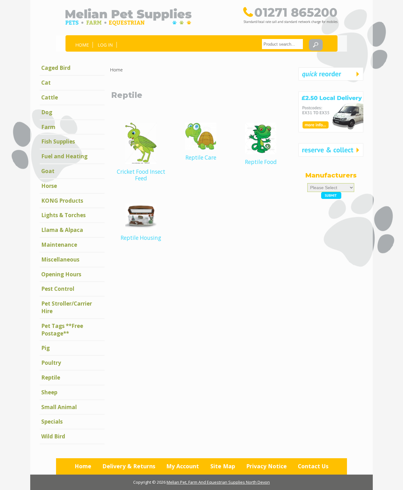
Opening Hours (61, 274)
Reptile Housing (141, 237)
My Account (182, 466)
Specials (52, 421)
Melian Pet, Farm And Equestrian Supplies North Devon (218, 482)
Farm (48, 127)
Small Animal (59, 407)
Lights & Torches (63, 215)
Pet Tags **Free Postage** (62, 329)
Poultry (51, 362)
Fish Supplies (58, 141)
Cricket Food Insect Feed (141, 175)
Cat (46, 82)
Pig (45, 348)
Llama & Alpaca (62, 230)
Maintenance (59, 244)
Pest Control (57, 288)
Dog (46, 112)
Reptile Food (261, 162)
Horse (49, 185)
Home (82, 45)
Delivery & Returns (128, 466)
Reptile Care (200, 157)
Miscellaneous (60, 259)
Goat (47, 171)
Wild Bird (53, 436)
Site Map (222, 466)
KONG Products (62, 200)
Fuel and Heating (64, 156)
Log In (105, 45)
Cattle (49, 97)
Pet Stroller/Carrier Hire (66, 307)
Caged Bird (56, 67)
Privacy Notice (266, 466)
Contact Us (313, 466)
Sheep (49, 392)
